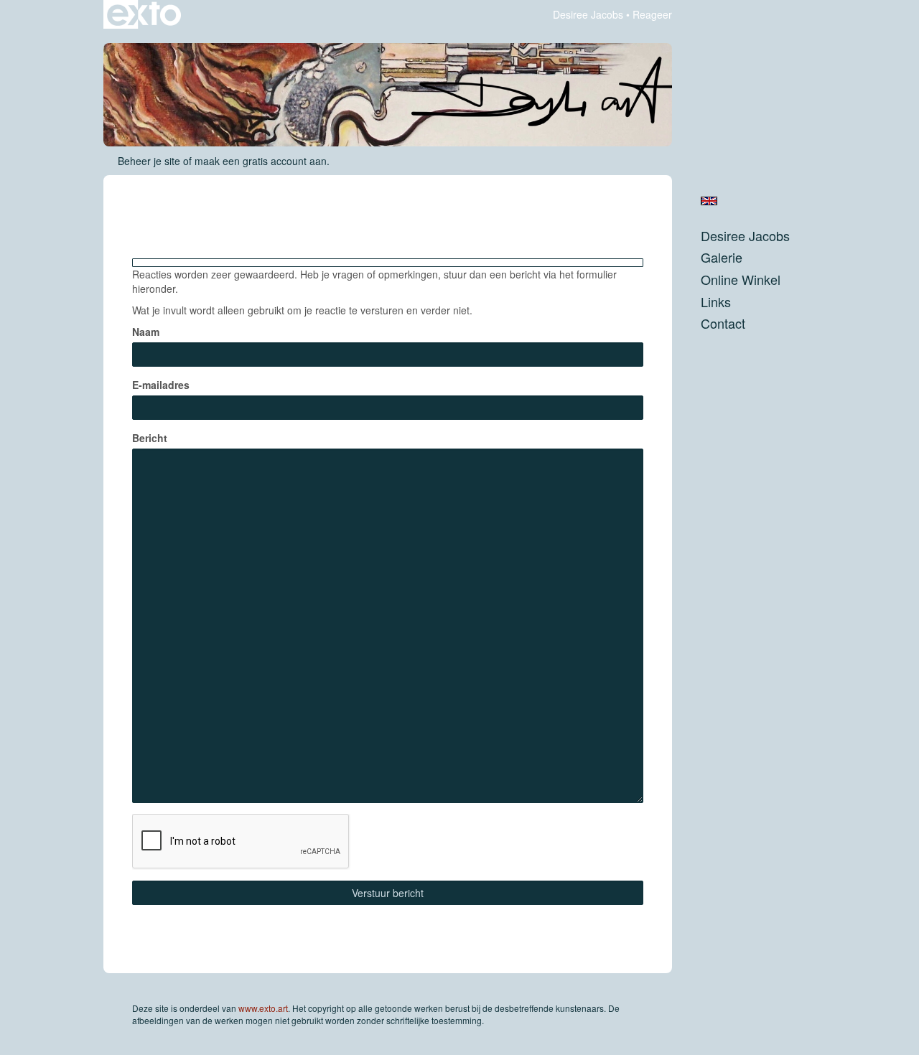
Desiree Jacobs (588, 14)
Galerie (721, 257)
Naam (145, 331)
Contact (723, 323)
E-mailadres (161, 385)
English (709, 201)
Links (716, 302)
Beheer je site (149, 161)
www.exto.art (263, 1008)
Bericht (149, 438)
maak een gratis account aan (261, 161)
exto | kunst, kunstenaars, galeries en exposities (144, 14)
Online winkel (740, 280)
